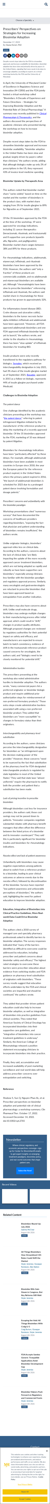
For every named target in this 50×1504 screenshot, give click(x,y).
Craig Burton (26, 1329)
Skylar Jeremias (27, 1264)
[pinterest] (17, 56)
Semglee (17, 364)
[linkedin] (13, 56)
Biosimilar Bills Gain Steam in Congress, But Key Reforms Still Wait (31, 1292)
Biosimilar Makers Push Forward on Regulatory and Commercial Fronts (32, 1395)
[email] (21, 56)
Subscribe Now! (25, 1171)
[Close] (47, 1451)
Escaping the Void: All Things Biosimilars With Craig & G (32, 1323)
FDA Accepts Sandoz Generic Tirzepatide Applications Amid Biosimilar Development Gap (32, 1361)
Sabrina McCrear (27, 1230)
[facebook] (5, 56)
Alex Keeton (34, 1267)
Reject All (24, 1492)
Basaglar (31, 375)
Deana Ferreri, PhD (14, 45)
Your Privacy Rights (25, 1484)
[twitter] (9, 56)
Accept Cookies (25, 1499)
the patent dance (12, 418)
